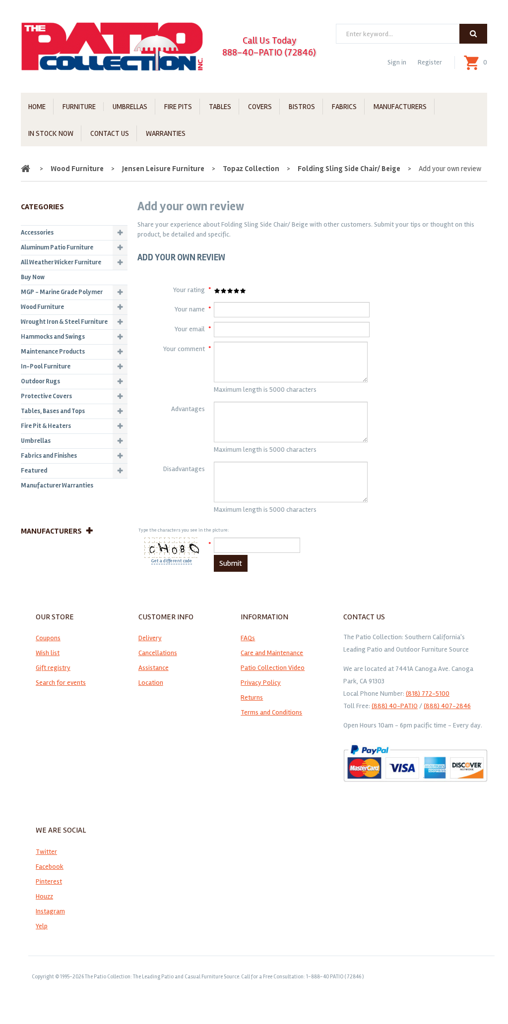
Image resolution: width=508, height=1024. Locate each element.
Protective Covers (46, 396)
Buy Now (33, 277)
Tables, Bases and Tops (53, 411)
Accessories (37, 233)
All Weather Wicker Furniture (61, 262)
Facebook (50, 866)
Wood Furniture (77, 168)
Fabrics (344, 106)
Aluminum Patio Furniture (57, 247)
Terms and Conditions (271, 712)
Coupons (48, 638)
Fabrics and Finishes (49, 456)
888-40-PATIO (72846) (269, 52)
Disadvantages (184, 469)
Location (150, 682)
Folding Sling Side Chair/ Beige (349, 168)
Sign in (396, 62)
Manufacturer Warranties (57, 485)
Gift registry (53, 667)
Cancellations (157, 653)
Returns (252, 697)
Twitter (46, 851)
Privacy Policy (261, 682)
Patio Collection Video (273, 667)
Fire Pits (178, 106)
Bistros (302, 106)
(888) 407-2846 (447, 706)
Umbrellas (130, 106)
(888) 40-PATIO (395, 706)
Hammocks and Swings (53, 337)
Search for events (61, 682)
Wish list (48, 653)
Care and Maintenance (272, 653)
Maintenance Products (53, 352)
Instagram (50, 911)
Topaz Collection (251, 168)
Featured (34, 471)
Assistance (153, 667)
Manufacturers (400, 106)
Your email (190, 329)
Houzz (44, 896)
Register (430, 62)
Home (37, 106)
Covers (260, 106)
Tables (220, 106)
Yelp (42, 926)
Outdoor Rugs (40, 381)
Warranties (166, 133)
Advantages (188, 409)
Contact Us (109, 133)
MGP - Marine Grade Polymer (62, 292)
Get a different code (171, 561)
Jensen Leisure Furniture (163, 168)
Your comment (184, 349)
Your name (190, 309)
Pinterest (49, 881)
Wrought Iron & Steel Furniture (64, 322)
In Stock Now (50, 133)
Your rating (189, 290)
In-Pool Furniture (45, 366)
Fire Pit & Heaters (46, 426)
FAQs (248, 638)
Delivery (150, 638)
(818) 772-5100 (427, 693)
